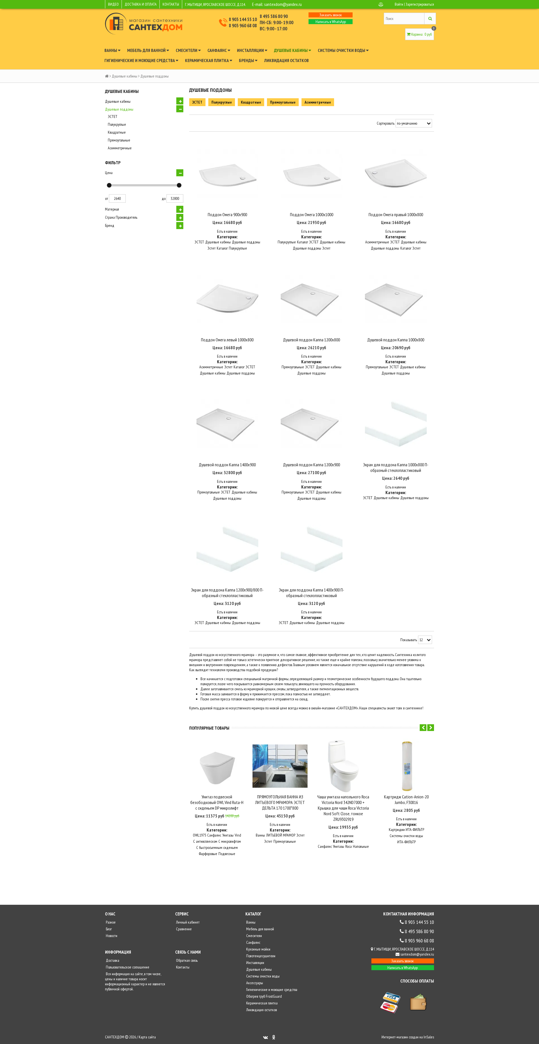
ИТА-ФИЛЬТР (406, 841)
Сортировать (385, 123)
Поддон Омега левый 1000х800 (227, 339)
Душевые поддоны (119, 109)
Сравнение (183, 928)
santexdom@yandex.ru (283, 4)
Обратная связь (186, 960)
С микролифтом (229, 841)
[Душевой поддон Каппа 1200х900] (311, 423)
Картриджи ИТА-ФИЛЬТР (406, 829)
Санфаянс (217, 50)
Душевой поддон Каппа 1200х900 (311, 464)
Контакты (182, 967)
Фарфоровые (208, 853)
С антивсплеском (205, 841)
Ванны (111, 50)
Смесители (187, 50)
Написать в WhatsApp (331, 21)
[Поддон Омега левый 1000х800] (227, 299)
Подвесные (226, 853)
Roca (348, 846)
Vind (238, 835)
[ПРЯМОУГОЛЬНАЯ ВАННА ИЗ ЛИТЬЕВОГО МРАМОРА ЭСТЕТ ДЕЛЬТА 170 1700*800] (280, 766)
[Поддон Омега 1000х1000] (311, 174)
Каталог (222, 248)
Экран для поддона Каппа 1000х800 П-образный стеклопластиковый (395, 467)
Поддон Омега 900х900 (227, 214)
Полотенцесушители (260, 955)
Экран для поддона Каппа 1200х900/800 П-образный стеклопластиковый (227, 592)
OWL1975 (199, 835)
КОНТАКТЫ (171, 4)
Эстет (211, 248)
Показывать (408, 639)
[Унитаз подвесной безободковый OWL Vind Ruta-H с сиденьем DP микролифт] (217, 766)
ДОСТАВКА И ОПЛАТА (141, 4)
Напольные (361, 846)
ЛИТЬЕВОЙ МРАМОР (280, 835)
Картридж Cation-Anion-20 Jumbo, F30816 (406, 799)
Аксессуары (254, 982)
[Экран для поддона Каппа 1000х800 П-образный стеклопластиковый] (396, 423)
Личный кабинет (187, 922)
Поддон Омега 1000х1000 (311, 214)
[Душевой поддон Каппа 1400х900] (227, 423)
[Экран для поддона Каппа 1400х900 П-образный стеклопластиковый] (311, 549)
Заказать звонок (330, 14)
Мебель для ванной (146, 50)
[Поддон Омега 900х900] (227, 174)
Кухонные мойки (257, 949)
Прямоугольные (119, 140)
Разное (110, 922)
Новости (111, 935)
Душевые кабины (291, 50)
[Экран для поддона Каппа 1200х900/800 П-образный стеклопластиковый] (227, 549)
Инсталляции (251, 50)
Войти (399, 4)
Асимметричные (120, 147)
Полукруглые (117, 124)
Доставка (112, 960)
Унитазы (228, 835)
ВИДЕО (113, 4)
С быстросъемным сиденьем (217, 847)
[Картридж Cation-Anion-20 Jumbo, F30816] (406, 766)
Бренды (247, 60)
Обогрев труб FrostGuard (263, 996)
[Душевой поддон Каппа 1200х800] (311, 299)
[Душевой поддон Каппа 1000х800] (396, 299)
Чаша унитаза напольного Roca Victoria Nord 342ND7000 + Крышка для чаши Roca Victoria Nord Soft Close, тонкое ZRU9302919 (343, 808)
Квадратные (117, 132)
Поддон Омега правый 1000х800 (396, 214)
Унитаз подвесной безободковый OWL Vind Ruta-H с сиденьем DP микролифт (216, 802)
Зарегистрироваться (420, 4)
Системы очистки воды (342, 50)
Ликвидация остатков (286, 60)
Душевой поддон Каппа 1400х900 (227, 464)
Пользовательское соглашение (127, 967)
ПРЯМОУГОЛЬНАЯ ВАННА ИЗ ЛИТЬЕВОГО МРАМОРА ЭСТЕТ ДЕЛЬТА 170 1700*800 (280, 802)
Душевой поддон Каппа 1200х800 (311, 339)
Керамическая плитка (207, 60)
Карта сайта (147, 1037)
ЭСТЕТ (112, 116)
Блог (108, 928)
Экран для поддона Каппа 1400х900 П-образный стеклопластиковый (311, 592)
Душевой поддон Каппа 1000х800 (395, 339)
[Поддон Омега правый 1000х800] (396, 174)
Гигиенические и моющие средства (140, 60)
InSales (429, 1037)
